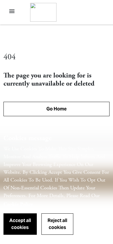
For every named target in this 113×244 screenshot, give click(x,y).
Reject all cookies (57, 223)
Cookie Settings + (96, 226)
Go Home (56, 109)
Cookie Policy (18, 204)
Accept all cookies (20, 223)
